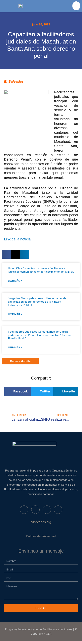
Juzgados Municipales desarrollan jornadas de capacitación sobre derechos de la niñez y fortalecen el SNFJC (37, 302)
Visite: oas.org (41, 522)
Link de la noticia (18, 239)
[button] (76, 5)
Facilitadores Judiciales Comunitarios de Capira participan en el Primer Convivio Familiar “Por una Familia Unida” (39, 335)
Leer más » (15, 280)
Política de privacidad (41, 536)
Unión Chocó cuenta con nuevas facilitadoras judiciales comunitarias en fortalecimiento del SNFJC (41, 270)
